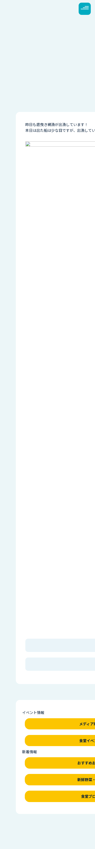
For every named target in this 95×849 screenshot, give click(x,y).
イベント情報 (33, 712)
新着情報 (29, 751)
